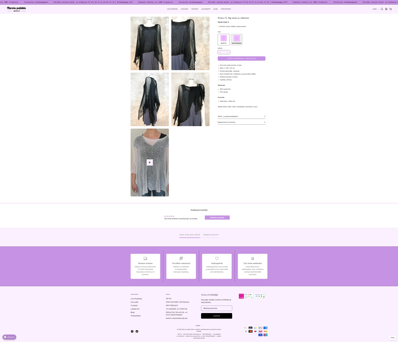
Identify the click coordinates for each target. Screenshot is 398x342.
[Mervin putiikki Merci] (16, 9)
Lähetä (216, 316)
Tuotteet (134, 305)
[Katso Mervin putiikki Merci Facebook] (136, 331)
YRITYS (168, 299)
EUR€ (375, 9)
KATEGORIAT (134, 294)
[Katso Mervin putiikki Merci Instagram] (132, 331)
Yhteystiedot (136, 316)
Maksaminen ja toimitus (226, 122)
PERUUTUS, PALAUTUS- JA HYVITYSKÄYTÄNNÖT (200, 336)
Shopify (199, 331)
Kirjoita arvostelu (217, 217)
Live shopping (136, 299)
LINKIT (168, 294)
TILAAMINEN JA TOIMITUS (176, 309)
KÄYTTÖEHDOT (172, 305)
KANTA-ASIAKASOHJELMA (176, 318)
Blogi (133, 312)
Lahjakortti (135, 309)
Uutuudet (134, 302)
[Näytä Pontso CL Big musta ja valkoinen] (150, 162)
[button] (382, 9)
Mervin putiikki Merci (188, 329)
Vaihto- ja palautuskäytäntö (228, 116)
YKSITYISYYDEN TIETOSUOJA (177, 302)
